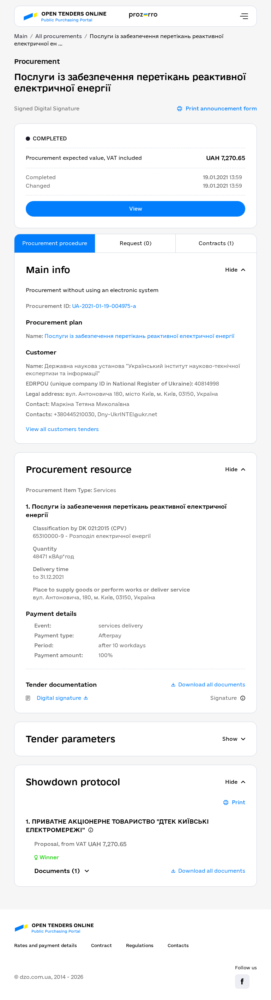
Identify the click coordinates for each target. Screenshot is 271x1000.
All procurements (58, 36)
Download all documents (211, 684)
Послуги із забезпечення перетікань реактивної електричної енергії (139, 336)
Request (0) (135, 243)
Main (21, 36)
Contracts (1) (216, 243)
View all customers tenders (62, 429)
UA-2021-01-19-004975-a (104, 306)
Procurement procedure (54, 243)
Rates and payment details (45, 945)
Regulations (139, 945)
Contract (101, 945)
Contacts (178, 945)
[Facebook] (242, 981)
